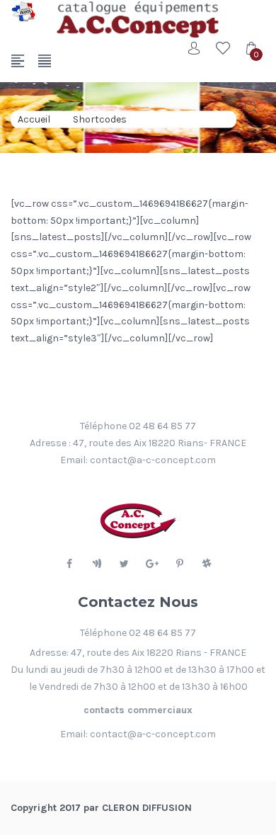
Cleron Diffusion (147, 808)
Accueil (34, 119)
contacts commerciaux (138, 710)
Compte (194, 48)
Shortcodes (100, 119)
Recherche (251, 107)
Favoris (223, 48)
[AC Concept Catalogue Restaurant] (23, 11)
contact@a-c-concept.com (153, 460)
